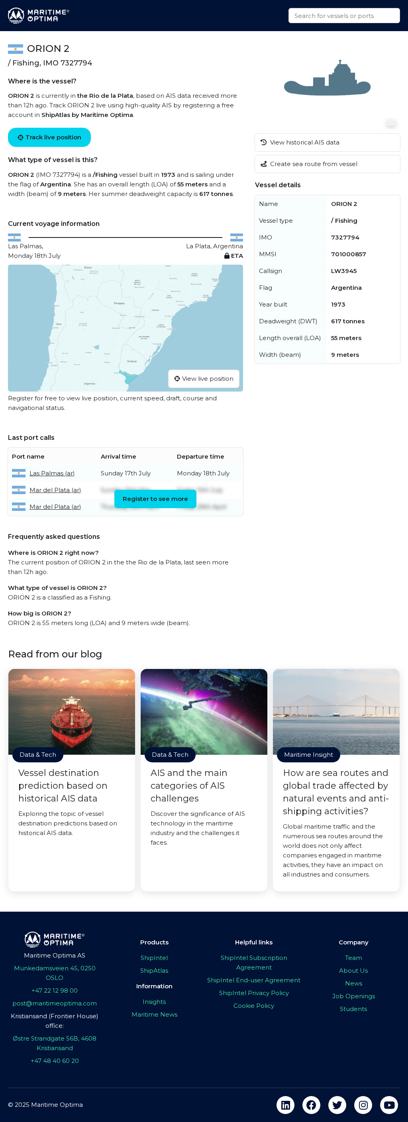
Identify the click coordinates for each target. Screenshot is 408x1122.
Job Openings (353, 996)
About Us (353, 970)
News (353, 983)
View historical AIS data (304, 142)
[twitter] (337, 1105)
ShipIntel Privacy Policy (254, 993)
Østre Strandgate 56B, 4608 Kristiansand (54, 1043)
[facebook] (311, 1105)
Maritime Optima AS (54, 955)
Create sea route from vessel (313, 164)
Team (353, 958)
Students (353, 1009)
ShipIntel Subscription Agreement (254, 962)
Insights (154, 1001)
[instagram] (363, 1105)
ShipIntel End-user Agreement (253, 980)
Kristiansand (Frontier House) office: (54, 1020)
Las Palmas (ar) (52, 473)
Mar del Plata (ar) (55, 490)
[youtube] (389, 1105)
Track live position (53, 137)
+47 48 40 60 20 (55, 1061)
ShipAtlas (154, 970)
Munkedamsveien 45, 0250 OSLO (55, 973)
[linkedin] (285, 1105)
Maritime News (154, 1014)
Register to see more (155, 499)
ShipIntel (154, 958)
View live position (207, 378)
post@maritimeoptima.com (54, 1003)
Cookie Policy (253, 1005)
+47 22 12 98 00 (54, 990)
